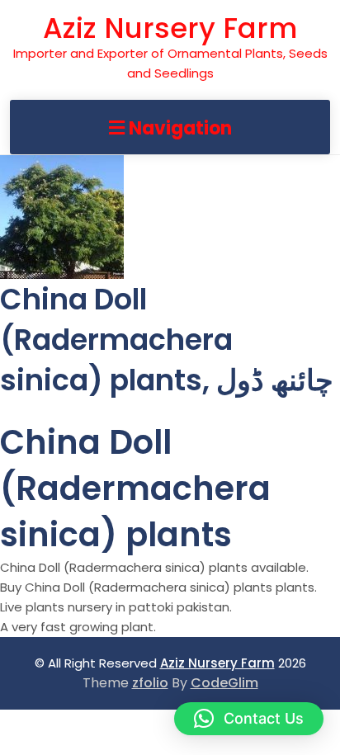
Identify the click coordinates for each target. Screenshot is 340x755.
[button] (248, 718)
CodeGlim (224, 682)
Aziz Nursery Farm (170, 28)
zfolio (150, 682)
